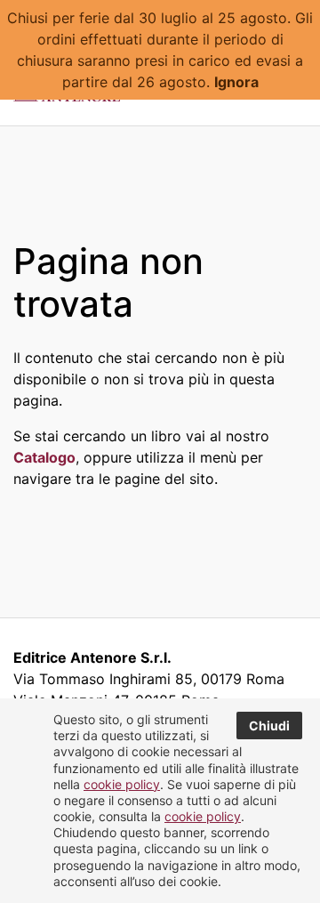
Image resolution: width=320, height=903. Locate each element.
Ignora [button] (236, 82)
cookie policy (122, 784)
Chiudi (269, 725)
